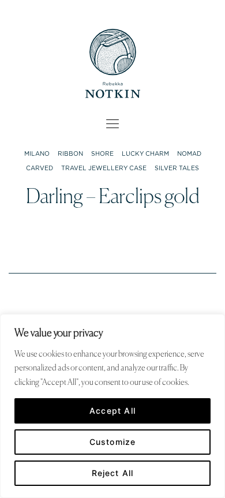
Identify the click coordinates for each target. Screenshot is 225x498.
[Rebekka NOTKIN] (112, 61)
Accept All (112, 410)
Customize (112, 442)
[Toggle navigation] (113, 124)
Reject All (113, 473)
